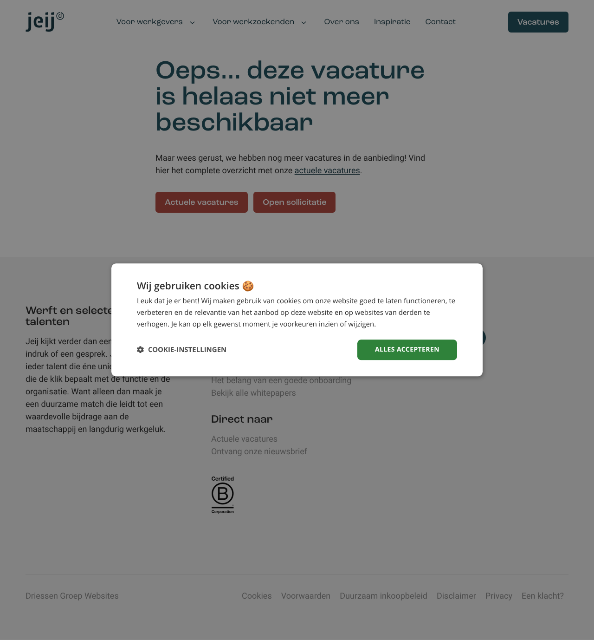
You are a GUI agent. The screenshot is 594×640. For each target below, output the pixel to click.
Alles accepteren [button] (407, 349)
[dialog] (297, 319)
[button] (181, 350)
